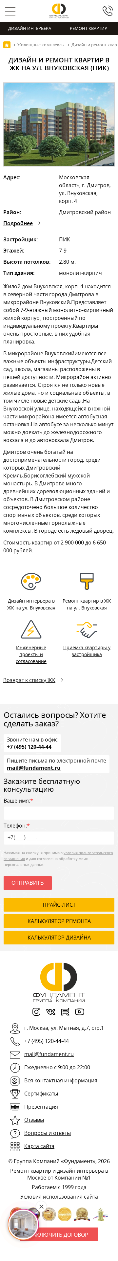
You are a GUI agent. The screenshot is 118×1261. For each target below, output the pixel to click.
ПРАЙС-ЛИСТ (59, 904)
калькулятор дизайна (59, 937)
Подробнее (18, 223)
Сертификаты (41, 1093)
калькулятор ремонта (59, 921)
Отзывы (34, 1119)
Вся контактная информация (60, 1080)
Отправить (27, 883)
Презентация (41, 1106)
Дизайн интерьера (29, 28)
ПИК (64, 239)
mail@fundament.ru (34, 767)
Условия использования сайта (59, 1196)
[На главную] (6, 44)
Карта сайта (39, 1146)
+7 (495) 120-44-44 (29, 746)
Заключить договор (59, 1234)
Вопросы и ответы (47, 1133)
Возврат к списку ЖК (29, 680)
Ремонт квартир (88, 28)
